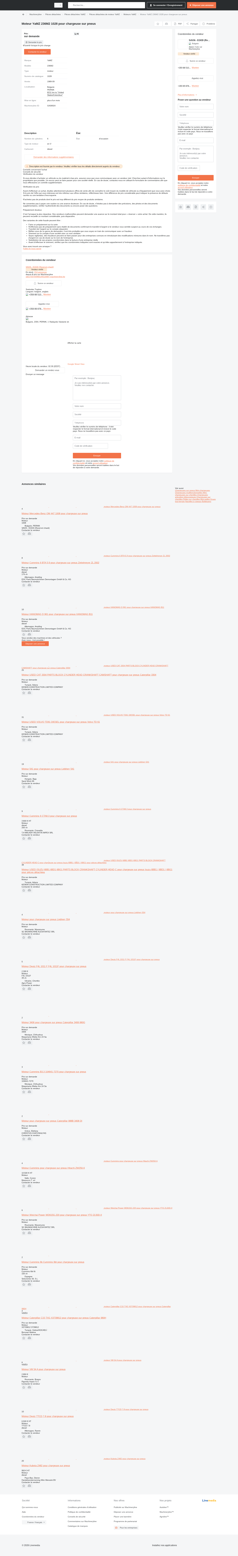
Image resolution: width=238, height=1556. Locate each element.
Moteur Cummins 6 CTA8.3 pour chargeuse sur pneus (49, 816)
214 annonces (40, 272)
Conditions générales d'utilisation (82, 1507)
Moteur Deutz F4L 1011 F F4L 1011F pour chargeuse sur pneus (54, 966)
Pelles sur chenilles (191, 499)
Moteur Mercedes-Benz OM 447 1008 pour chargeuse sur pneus (55, 513)
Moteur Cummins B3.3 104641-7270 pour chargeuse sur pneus (54, 1071)
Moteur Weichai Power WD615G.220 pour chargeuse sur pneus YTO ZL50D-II (62, 1215)
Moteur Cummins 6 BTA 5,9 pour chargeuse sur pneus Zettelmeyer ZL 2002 (60, 562)
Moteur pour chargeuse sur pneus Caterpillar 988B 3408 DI (52, 1121)
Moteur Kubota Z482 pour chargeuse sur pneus (46, 1465)
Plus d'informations (186, 95)
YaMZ (49, 60)
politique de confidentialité (189, 185)
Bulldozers (206, 501)
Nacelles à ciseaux (193, 501)
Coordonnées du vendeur (33, 1517)
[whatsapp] (27, 298)
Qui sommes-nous (30, 1507)
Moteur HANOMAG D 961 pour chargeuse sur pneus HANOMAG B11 (57, 614)
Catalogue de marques (78, 1526)
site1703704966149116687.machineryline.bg (45, 277)
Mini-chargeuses (202, 490)
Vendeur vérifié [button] (37, 269)
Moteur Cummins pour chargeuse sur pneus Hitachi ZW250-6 (53, 1168)
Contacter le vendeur (37, 52)
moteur (50, 71)
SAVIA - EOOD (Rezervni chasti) (40, 267)
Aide (24, 1512)
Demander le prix (35, 42)
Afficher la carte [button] (74, 343)
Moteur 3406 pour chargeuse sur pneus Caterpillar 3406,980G (53, 1022)
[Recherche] (70, 5)
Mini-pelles (205, 499)
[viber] (30, 298)
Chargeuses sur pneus (185, 490)
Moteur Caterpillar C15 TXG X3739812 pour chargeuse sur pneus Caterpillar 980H (64, 1318)
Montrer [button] (47, 294)
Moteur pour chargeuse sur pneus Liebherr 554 (46, 919)
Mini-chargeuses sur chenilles (191, 494)
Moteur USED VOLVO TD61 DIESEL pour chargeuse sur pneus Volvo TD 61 (61, 722)
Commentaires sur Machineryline (82, 1521)
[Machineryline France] (36, 5)
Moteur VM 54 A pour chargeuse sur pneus (44, 1369)
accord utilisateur (100, 463)
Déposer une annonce (35, 644)
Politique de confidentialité (79, 1512)
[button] (158, 23)
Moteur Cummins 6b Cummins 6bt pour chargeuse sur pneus (53, 1262)
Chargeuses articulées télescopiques (191, 496)
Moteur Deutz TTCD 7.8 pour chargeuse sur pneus (48, 1416)
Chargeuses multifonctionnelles (189, 493)
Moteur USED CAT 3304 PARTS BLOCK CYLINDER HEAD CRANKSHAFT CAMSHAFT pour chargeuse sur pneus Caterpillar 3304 (89, 675)
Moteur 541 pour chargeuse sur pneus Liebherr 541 (48, 769)
